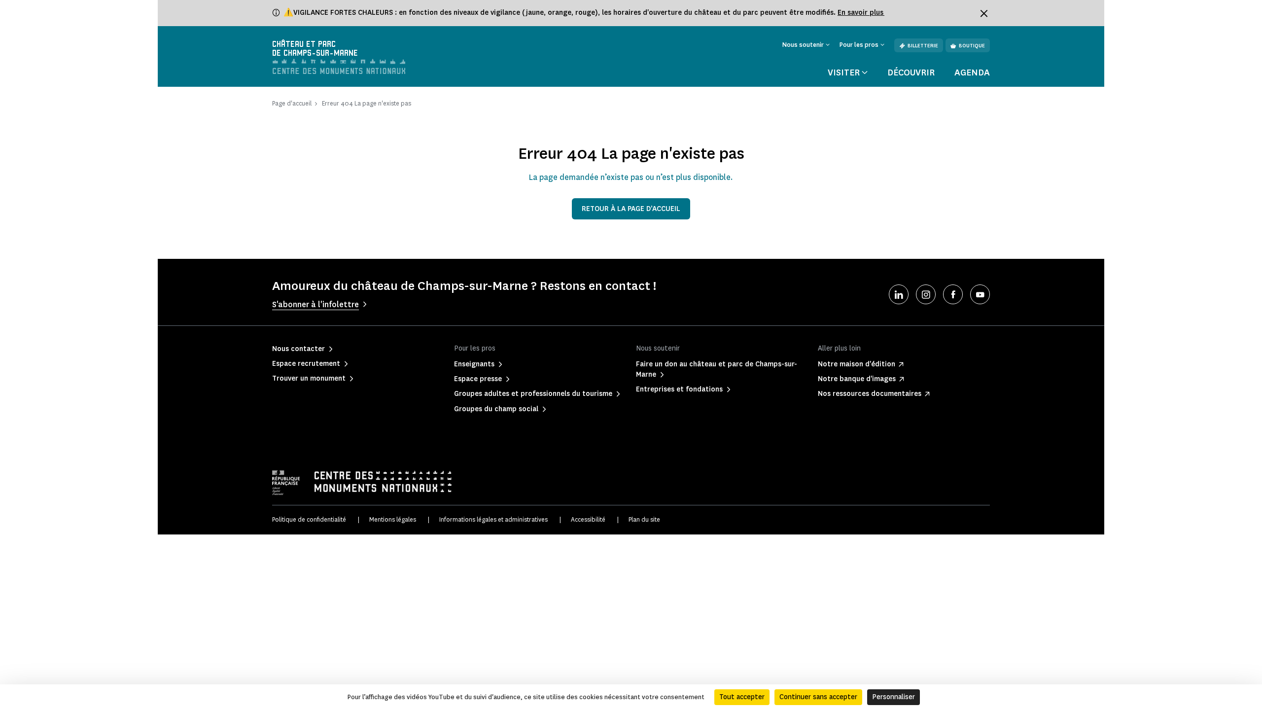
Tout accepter (742, 697)
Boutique (972, 45)
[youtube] (980, 294)
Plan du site (644, 519)
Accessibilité (588, 519)
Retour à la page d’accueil (631, 208)
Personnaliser (893, 697)
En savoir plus (861, 12)
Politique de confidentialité (309, 519)
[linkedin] (899, 294)
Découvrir (911, 72)
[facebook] (953, 294)
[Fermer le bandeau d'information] (984, 13)
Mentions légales (392, 519)
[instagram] (926, 294)
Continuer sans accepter (818, 697)
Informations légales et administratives (493, 519)
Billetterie (923, 45)
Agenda (972, 72)
